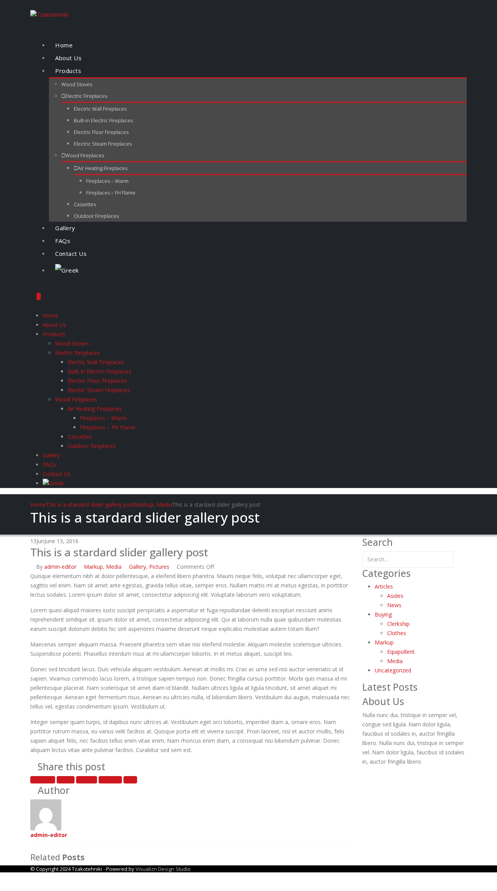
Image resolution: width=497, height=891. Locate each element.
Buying (383, 614)
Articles (384, 586)
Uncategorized (393, 670)
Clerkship (398, 623)
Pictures (159, 566)
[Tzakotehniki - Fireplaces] (49, 14)
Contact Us (71, 253)
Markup (93, 566)
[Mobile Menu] (38, 296)
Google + (110, 779)
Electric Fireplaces (86, 95)
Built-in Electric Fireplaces (103, 120)
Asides (395, 595)
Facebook (42, 779)
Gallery (65, 228)
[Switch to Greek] (258, 270)
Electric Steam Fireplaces (103, 143)
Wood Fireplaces (84, 155)
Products (68, 71)
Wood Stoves (76, 84)
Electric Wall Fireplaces (100, 108)
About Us (68, 58)
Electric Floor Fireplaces (101, 132)
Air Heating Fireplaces (102, 168)
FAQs (62, 241)
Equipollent (401, 651)
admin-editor (60, 566)
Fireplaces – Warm (107, 180)
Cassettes (85, 204)
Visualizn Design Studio (163, 868)
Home (64, 45)
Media (114, 566)
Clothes (396, 633)
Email (130, 779)
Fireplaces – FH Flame (111, 192)
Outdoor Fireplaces (96, 215)
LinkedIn (86, 779)
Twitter (66, 779)
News (394, 605)
